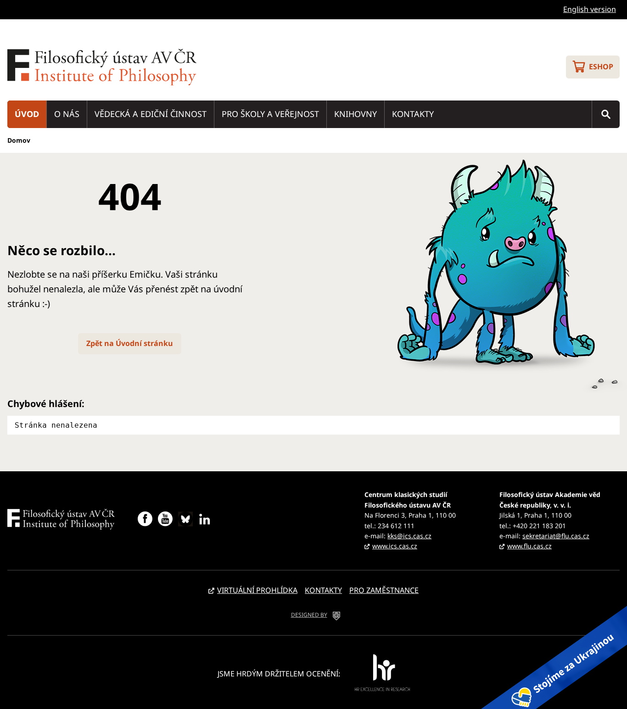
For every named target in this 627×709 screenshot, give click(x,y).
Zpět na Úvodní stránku (129, 343)
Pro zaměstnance (384, 590)
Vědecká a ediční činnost (151, 113)
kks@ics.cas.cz (409, 535)
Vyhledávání (606, 114)
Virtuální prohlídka (257, 590)
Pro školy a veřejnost (270, 113)
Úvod (27, 113)
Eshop (601, 66)
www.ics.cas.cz (394, 546)
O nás (66, 113)
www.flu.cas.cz (529, 546)
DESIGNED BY (309, 615)
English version (589, 9)
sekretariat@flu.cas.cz (555, 535)
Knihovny (355, 113)
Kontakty (413, 113)
